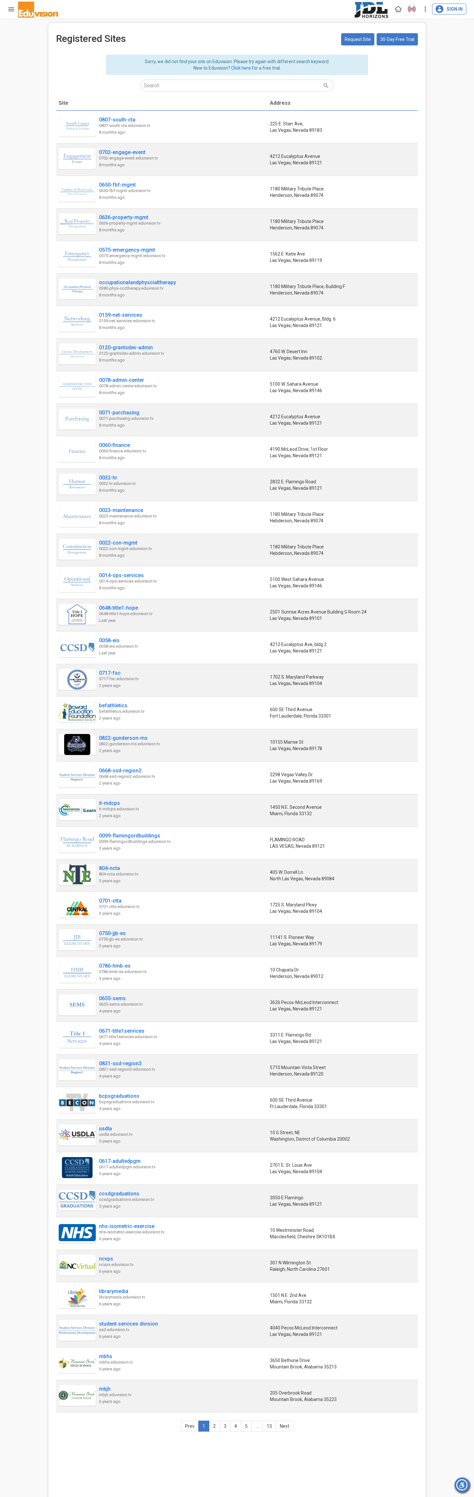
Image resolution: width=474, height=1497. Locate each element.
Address (280, 103)
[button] (357, 39)
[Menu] (9, 9)
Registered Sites (91, 38)
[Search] (326, 86)
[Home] (396, 9)
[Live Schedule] (410, 9)
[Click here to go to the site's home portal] (38, 10)
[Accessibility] (462, 1485)
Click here (241, 68)
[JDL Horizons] (371, 9)
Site (63, 103)
